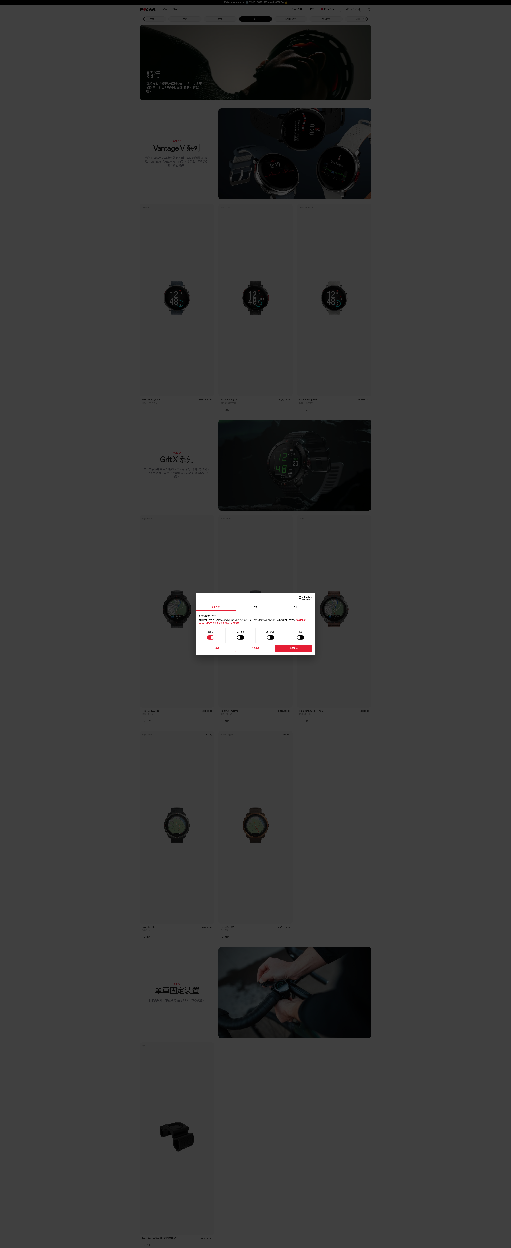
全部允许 (294, 648)
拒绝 (217, 648)
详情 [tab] (255, 607)
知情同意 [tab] (216, 607)
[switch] (240, 637)
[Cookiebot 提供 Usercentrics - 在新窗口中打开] (300, 598)
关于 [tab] (295, 607)
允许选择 (255, 648)
